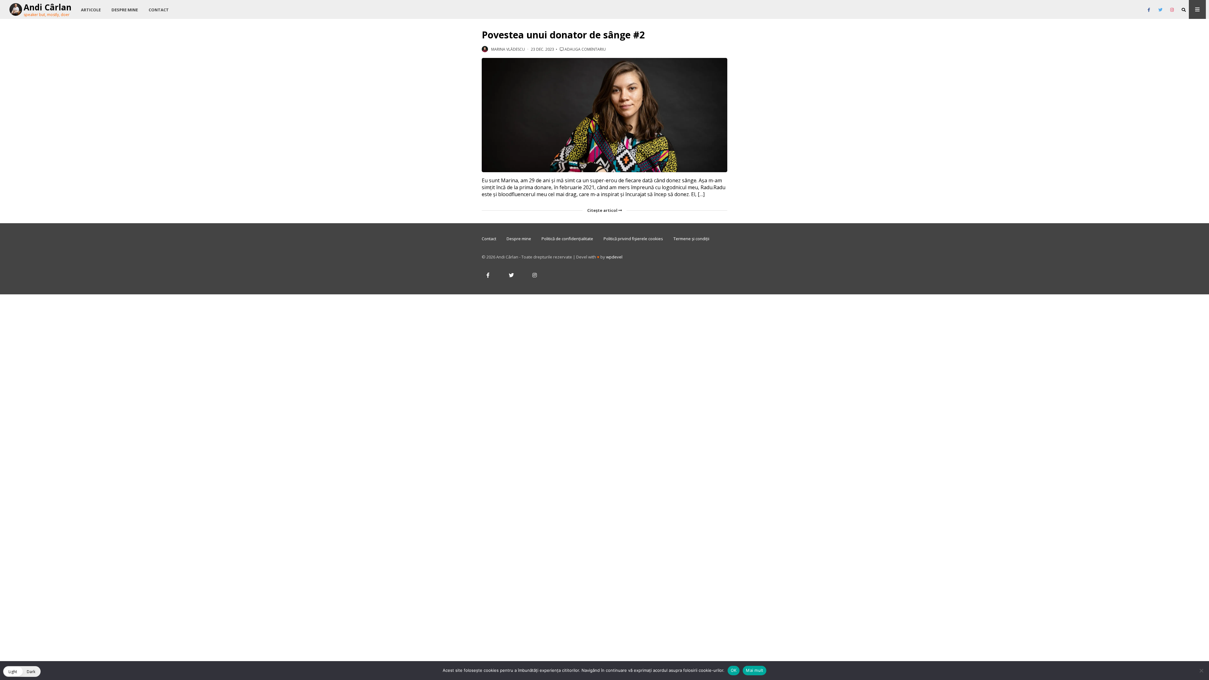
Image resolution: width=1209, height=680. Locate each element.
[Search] (1184, 10)
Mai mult (754, 670)
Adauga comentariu (585, 49)
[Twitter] (1160, 10)
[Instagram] (1172, 10)
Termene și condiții (691, 238)
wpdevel (614, 257)
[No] (1201, 670)
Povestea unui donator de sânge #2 (563, 34)
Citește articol (602, 210)
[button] (22, 671)
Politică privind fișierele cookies (633, 238)
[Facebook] (1149, 10)
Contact (159, 10)
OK (734, 670)
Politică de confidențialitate (567, 238)
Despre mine (124, 10)
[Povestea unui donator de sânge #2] (604, 115)
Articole (91, 10)
